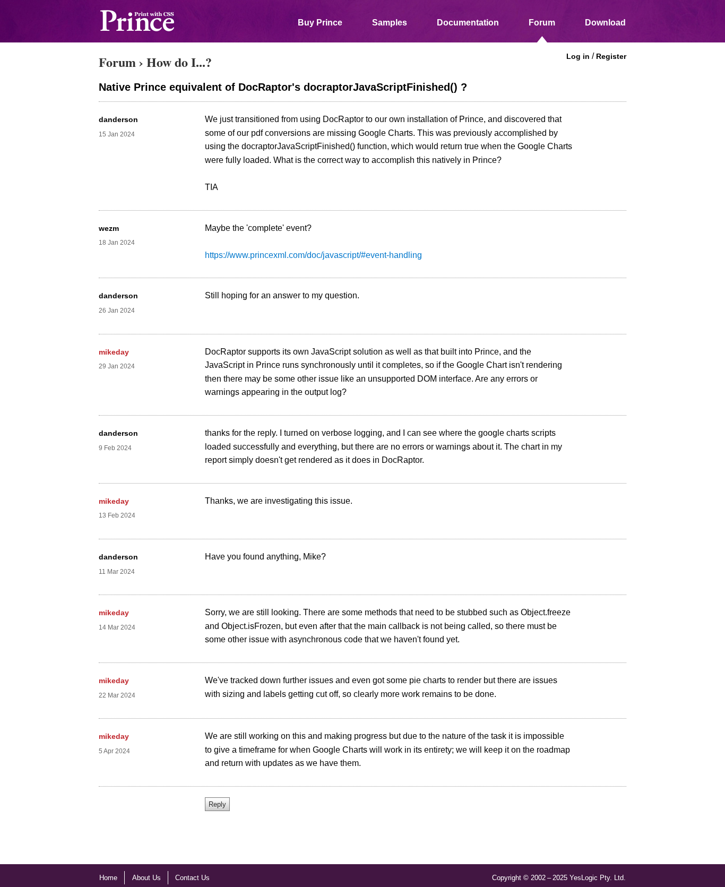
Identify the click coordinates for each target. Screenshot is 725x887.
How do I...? (179, 62)
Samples (389, 22)
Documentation (468, 22)
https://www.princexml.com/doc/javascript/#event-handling (313, 255)
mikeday (114, 352)
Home (108, 878)
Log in (578, 56)
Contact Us (192, 878)
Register (611, 56)
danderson (118, 119)
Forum (542, 22)
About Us (146, 878)
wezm (109, 228)
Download (605, 22)
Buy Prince (320, 22)
